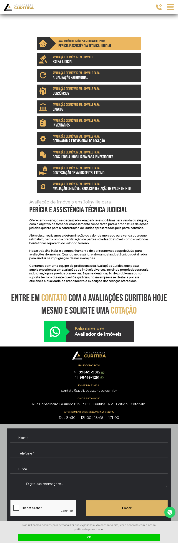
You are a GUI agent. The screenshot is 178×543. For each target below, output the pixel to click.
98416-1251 (86, 377)
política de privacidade (88, 529)
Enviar (127, 508)
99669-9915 (87, 372)
